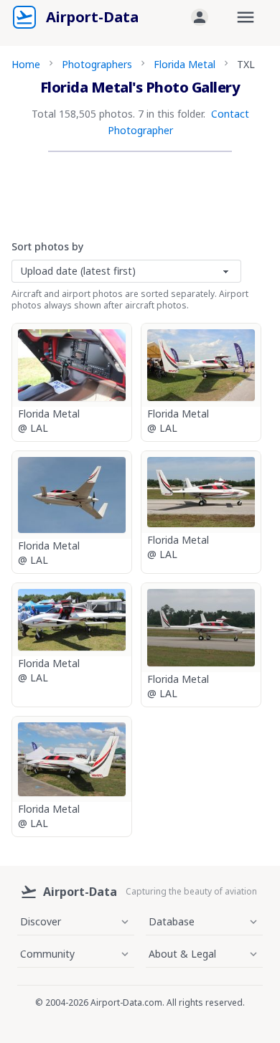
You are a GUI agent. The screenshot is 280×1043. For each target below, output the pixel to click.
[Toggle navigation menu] (246, 17)
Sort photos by (47, 246)
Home (25, 64)
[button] (199, 17)
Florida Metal (184, 64)
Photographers (97, 64)
